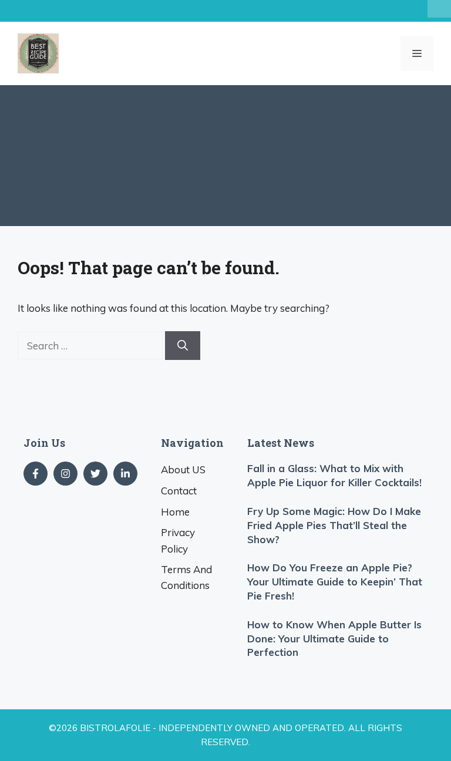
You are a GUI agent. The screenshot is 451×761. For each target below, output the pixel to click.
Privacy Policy (178, 540)
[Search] (182, 345)
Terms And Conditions (186, 577)
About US (183, 469)
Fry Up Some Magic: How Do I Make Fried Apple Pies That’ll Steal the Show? (334, 525)
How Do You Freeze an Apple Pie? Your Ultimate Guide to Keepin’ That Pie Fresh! (334, 581)
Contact (179, 490)
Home (175, 512)
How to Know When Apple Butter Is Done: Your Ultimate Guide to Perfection (334, 638)
